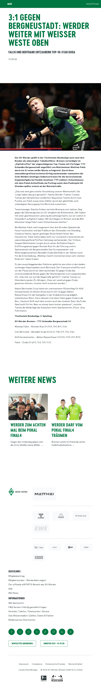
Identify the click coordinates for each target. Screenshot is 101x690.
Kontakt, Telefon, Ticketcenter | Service (28, 611)
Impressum (24, 664)
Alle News (13, 593)
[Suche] (66, 4)
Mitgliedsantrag (16, 576)
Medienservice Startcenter (22, 620)
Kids (10, 588)
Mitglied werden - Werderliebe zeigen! (27, 580)
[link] (92, 4)
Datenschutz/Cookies (55, 664)
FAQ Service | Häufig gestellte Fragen (27, 607)
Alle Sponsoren (16, 603)
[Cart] (73, 4)
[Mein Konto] (81, 4)
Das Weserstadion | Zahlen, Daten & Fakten (31, 615)
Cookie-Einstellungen (28, 669)
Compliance (37, 664)
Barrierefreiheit (75, 664)
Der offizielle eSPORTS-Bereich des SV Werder (32, 584)
